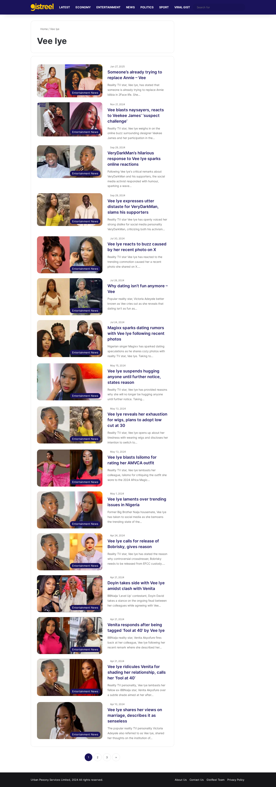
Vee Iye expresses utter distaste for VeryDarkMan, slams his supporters (133, 206)
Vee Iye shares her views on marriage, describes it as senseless (134, 715)
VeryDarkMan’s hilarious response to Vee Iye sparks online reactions (134, 159)
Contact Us (197, 779)
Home (44, 29)
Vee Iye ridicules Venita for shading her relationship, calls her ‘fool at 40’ (136, 672)
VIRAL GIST (182, 7)
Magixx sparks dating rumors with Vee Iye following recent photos (135, 333)
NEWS (130, 7)
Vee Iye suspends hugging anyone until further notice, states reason (134, 377)
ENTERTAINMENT (108, 7)
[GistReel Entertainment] (42, 7)
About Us (181, 779)
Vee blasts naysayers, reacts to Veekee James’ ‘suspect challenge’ (135, 115)
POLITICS (147, 7)
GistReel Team (215, 779)
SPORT (164, 7)
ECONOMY (83, 7)
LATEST (64, 7)
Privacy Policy (235, 779)
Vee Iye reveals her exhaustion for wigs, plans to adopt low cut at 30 (137, 420)
